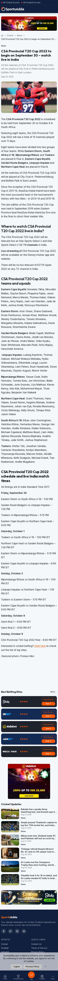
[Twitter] (10, 931)
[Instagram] (17, 931)
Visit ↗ (48, 704)
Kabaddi (5, 952)
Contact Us (36, 944)
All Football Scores (31, 2)
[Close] (45, 967)
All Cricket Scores (11, 2)
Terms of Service (39, 948)
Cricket (10, 35)
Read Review (48, 700)
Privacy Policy (37, 952)
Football (4, 948)
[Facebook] (3, 931)
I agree (16, 966)
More (53, 692)
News (19, 35)
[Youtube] (23, 931)
